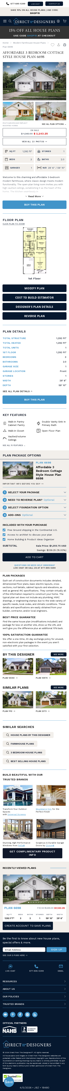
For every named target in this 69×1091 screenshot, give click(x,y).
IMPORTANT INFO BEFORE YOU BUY (21, 484)
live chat (35, 4)
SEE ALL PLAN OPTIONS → (54, 124)
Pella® (21, 845)
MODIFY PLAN (34, 288)
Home (6, 43)
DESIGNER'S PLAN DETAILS (34, 307)
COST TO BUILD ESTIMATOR (34, 297)
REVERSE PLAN (34, 316)
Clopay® (50, 845)
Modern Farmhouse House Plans (29, 43)
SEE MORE (59, 654)
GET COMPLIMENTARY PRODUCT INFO (32, 853)
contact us (54, 4)
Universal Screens (17, 814)
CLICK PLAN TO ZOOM (14, 224)
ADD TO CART (34, 557)
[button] (7, 888)
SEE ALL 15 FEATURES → (14, 445)
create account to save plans (28, 925)
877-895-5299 (48, 568)
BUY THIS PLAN (34, 204)
